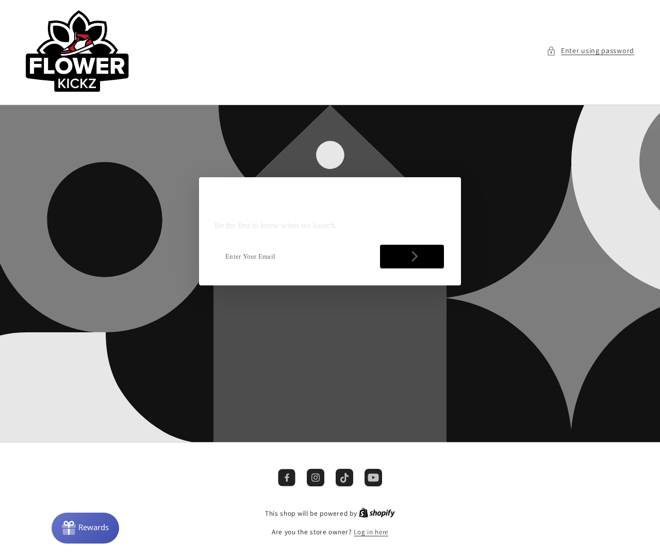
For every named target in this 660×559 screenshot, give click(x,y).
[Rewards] (85, 528)
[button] (590, 50)
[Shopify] (377, 513)
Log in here (371, 532)
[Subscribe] (412, 256)
